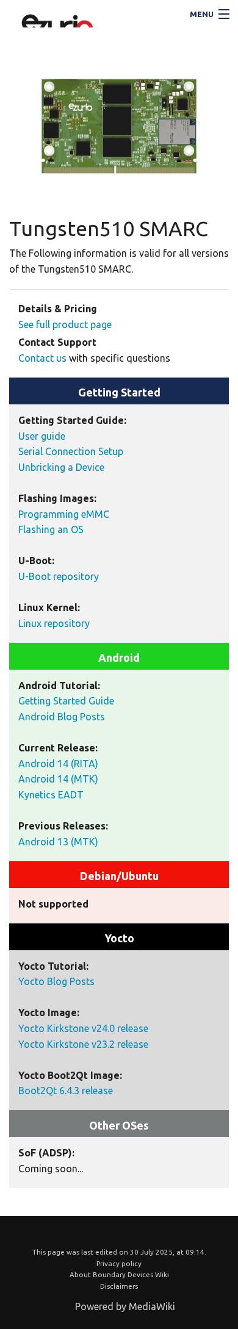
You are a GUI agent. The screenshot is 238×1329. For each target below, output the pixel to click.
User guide (41, 436)
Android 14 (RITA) (58, 763)
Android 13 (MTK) (58, 841)
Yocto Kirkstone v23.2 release (83, 1044)
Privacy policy (119, 1263)
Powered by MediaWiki (125, 1306)
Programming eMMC (63, 514)
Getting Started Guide (66, 700)
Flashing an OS (51, 529)
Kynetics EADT (51, 794)
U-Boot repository (58, 576)
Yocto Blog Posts (56, 981)
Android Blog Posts (61, 716)
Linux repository (54, 623)
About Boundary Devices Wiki (119, 1274)
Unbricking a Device (61, 467)
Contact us (42, 358)
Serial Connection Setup (70, 451)
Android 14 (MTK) (58, 778)
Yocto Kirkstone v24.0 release (83, 1028)
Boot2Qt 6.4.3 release (65, 1090)
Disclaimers (119, 1286)
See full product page (65, 324)
